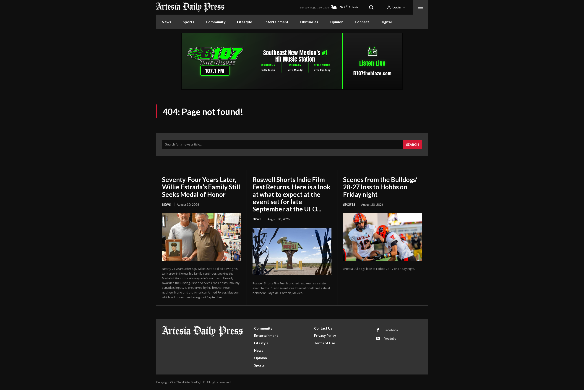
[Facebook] (378, 330)
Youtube (390, 338)
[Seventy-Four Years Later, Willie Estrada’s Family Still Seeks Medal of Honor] (201, 237)
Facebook (391, 330)
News (166, 204)
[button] (371, 7)
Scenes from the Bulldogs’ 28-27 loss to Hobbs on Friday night (380, 187)
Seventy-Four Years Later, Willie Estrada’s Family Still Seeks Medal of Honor (201, 187)
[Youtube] (378, 339)
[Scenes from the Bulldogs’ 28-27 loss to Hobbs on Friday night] (382, 237)
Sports (349, 204)
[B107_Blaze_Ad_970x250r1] (292, 88)
